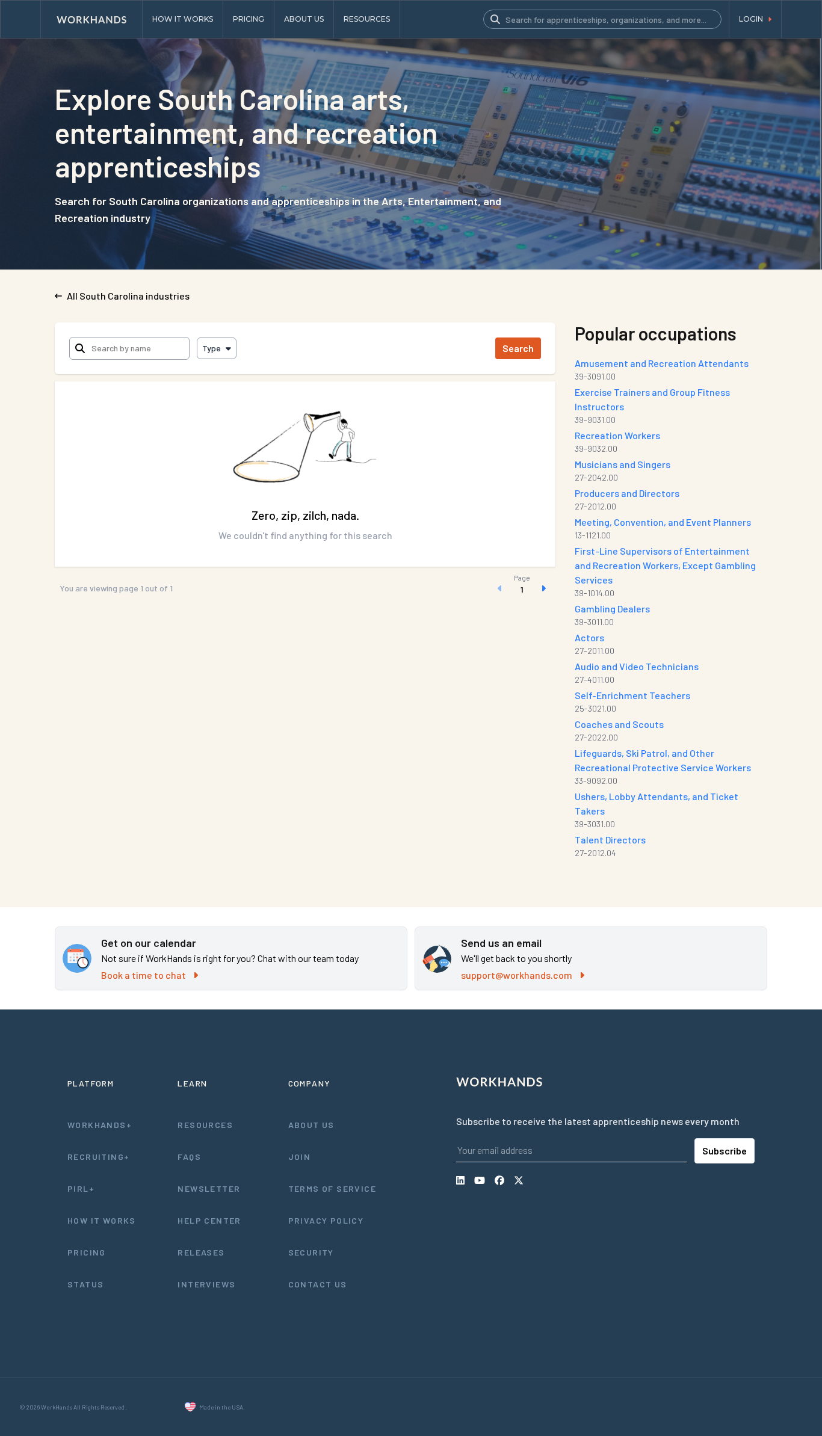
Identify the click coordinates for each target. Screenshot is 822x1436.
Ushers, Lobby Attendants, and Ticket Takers (656, 803)
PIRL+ (80, 1188)
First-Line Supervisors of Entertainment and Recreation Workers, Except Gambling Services (665, 565)
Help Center (209, 1220)
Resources (205, 1125)
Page (522, 577)
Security (311, 1252)
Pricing (86, 1252)
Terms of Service (332, 1188)
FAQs (189, 1156)
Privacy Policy (326, 1220)
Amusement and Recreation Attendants (662, 363)
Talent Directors (610, 839)
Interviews (206, 1284)
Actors (589, 637)
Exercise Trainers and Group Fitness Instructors (652, 399)
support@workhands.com (516, 975)
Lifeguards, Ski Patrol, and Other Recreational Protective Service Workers (663, 760)
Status (85, 1284)
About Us (311, 1125)
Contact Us (317, 1284)
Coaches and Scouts (619, 724)
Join (299, 1156)
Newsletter (209, 1188)
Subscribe (724, 1150)
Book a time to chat (143, 975)
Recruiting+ (98, 1156)
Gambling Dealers (612, 608)
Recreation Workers (617, 435)
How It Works (101, 1220)
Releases (201, 1252)
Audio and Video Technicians (637, 666)
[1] (521, 588)
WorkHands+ (99, 1125)
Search (518, 348)
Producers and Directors (627, 493)
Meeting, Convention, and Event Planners (663, 522)
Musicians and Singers (622, 464)
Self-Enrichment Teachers (632, 695)
